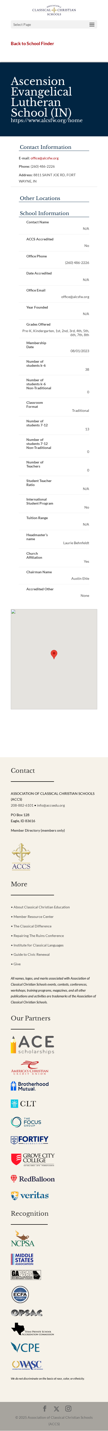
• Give (16, 964)
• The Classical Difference (31, 926)
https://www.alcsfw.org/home (47, 120)
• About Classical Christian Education (40, 907)
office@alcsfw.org (45, 158)
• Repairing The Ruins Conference (37, 935)
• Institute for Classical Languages (37, 945)
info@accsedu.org (51, 805)
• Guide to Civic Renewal (30, 954)
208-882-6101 (22, 805)
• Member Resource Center (32, 916)
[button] (54, 654)
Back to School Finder (32, 43)
